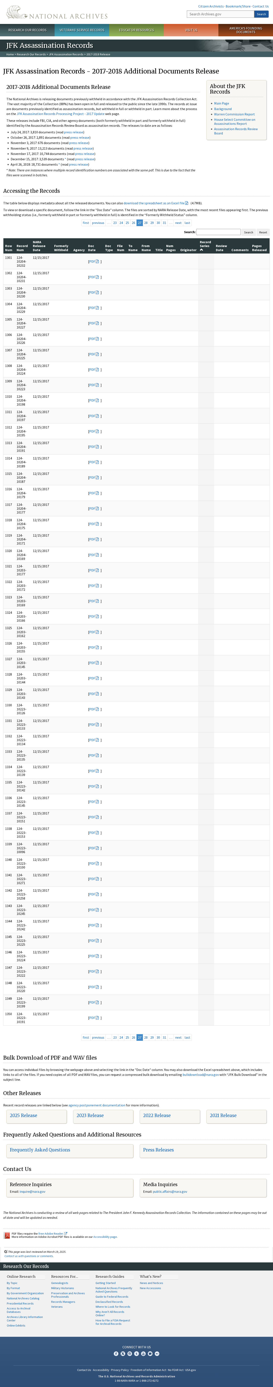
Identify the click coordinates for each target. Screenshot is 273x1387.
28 (146, 223)
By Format (13, 1288)
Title (159, 250)
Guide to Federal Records (112, 1297)
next (178, 223)
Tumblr (136, 1353)
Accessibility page (105, 1237)
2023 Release (90, 1115)
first (86, 223)
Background (223, 109)
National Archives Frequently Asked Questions (114, 1289)
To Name (133, 248)
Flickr (157, 1353)
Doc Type (109, 248)
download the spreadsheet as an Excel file (154, 203)
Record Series (205, 244)
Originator (188, 250)
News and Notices (151, 1283)
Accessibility (101, 1370)
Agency (79, 250)
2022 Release (157, 1115)
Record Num (22, 248)
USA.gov (190, 1370)
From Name (146, 248)
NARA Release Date (39, 246)
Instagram (129, 1353)
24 (121, 223)
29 (152, 223)
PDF (92, 261)
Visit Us (191, 30)
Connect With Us (136, 1347)
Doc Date (92, 248)
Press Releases (158, 1150)
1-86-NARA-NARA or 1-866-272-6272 (136, 1381)
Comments (240, 250)
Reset (263, 232)
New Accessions (150, 1288)
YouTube (143, 1353)
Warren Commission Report (234, 114)
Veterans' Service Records (82, 30)
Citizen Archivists (211, 6)
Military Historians (62, 1288)
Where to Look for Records (113, 1307)
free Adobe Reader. (51, 1233)
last (187, 223)
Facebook (116, 1353)
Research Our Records (27, 30)
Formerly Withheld (61, 248)
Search (261, 14)
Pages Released (259, 248)
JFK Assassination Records (66, 54)
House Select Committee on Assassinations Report (234, 121)
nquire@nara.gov (32, 1191)
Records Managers (63, 1302)
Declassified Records (109, 1302)
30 (158, 223)
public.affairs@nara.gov (170, 1191)
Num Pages (171, 248)
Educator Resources (136, 30)
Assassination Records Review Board (236, 131)
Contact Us (261, 6)
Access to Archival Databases (18, 1310)
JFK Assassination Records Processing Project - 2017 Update (61, 114)
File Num (120, 248)
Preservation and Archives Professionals (68, 1295)
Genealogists (59, 1283)
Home (10, 54)
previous (98, 223)
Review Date (221, 248)
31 (164, 223)
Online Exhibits (16, 1325)
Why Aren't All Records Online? (110, 1313)
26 (133, 223)
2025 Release (23, 1115)
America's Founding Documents (245, 30)
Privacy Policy (120, 1370)
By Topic (12, 1283)
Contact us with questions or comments (28, 1256)
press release (73, 132)
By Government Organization (25, 1293)
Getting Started (106, 1283)
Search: (190, 232)
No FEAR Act (175, 1370)
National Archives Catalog (23, 1298)
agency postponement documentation (96, 1105)
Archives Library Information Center (25, 1318)
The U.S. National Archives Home (56, 12)
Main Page (221, 103)
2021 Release (223, 1115)
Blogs (150, 1353)
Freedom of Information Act (148, 1370)
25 (127, 223)
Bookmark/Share (238, 6)
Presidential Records (20, 1303)
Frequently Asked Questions (40, 1150)
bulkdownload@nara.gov (201, 1074)
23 (115, 223)
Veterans (57, 1307)
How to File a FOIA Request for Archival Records (113, 1322)
